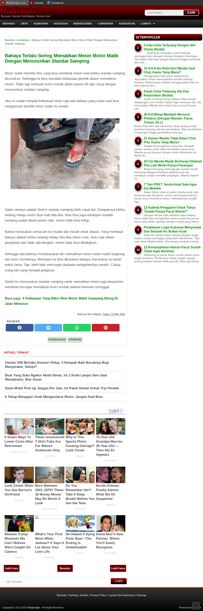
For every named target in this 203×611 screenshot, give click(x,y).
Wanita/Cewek (82, 23)
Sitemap (141, 595)
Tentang (73, 595)
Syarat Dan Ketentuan (121, 595)
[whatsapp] (77, 327)
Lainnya (146, 23)
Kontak (39, 2)
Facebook (57, 2)
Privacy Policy (98, 595)
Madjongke (19, 11)
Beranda (9, 23)
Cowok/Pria (105, 23)
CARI (191, 13)
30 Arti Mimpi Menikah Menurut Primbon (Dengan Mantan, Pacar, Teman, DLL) (168, 118)
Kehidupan (41, 23)
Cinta (24, 23)
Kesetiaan (61, 23)
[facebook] (20, 327)
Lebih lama (118, 568)
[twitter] (48, 327)
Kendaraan (127, 23)
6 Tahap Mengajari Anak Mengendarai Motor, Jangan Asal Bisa (53, 397)
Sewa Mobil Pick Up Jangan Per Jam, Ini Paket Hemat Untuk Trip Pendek (62, 388)
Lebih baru (11, 568)
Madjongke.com (16, 2)
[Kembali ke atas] (196, 606)
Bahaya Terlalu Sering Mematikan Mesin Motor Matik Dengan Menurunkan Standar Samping (61, 58)
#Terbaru (75, 339)
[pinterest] (106, 327)
